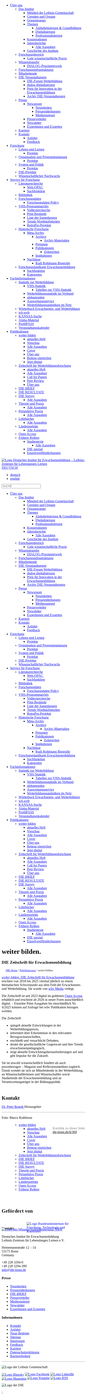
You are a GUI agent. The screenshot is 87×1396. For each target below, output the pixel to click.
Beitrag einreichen (39, 1147)
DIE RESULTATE (31, 1163)
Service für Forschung (25, 179)
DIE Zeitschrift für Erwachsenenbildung (38, 977)
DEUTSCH (10, 467)
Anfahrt (15, 1329)
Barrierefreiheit (20, 1356)
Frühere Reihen (29, 1189)
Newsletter (17, 1305)
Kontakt (15, 1325)
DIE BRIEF (27, 1159)
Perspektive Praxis (31, 1174)
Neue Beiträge (19, 1333)
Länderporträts (28, 1182)
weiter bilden (27, 1125)
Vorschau (33, 1132)
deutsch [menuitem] (15, 475)
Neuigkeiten (18, 1286)
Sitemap (15, 1337)
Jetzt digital (34, 1151)
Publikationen (19, 331)
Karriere (15, 1348)
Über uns (16, 5)
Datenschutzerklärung (24, 1352)
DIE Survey (27, 1166)
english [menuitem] (15, 478)
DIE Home (12, 970)
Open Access (73, 996)
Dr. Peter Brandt (13, 1106)
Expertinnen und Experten (27, 1309)
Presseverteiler (19, 1297)
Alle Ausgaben (37, 1136)
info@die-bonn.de (14, 1270)
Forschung (17, 145)
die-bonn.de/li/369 (65, 1132)
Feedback (16, 1344)
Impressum (17, 1341)
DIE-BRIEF (18, 1294)
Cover (31, 1140)
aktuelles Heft (36, 1128)
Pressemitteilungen (22, 1290)
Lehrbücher (26, 1178)
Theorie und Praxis (31, 1170)
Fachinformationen (22, 278)
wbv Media (56, 988)
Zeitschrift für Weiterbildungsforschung (45, 1155)
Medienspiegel (20, 1301)
